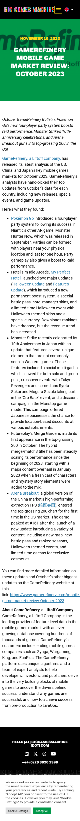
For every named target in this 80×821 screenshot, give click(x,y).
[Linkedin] (26, 754)
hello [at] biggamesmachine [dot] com (40, 744)
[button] (58, 9)
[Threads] (44, 754)
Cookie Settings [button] (18, 811)
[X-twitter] (35, 754)
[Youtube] (53, 754)
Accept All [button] (42, 811)
